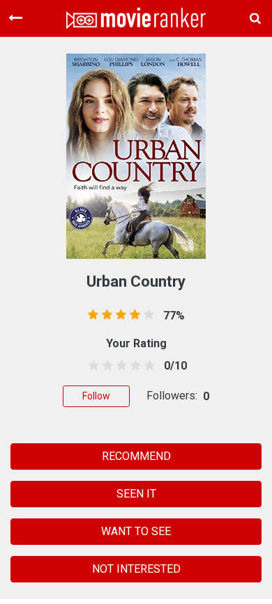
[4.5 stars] (147, 366)
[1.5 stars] (104, 366)
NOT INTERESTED (136, 568)
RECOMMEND (136, 456)
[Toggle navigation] (15, 18)
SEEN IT (136, 493)
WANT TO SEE (136, 531)
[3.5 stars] (133, 366)
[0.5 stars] (91, 366)
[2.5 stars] (118, 366)
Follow (96, 396)
